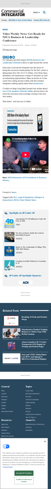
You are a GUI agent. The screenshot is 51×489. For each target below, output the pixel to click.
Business (28, 397)
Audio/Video (29, 391)
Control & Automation (32, 399)
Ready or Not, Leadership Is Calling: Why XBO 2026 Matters (31, 248)
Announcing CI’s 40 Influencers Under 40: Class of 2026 (31, 220)
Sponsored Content (7, 411)
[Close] (45, 441)
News (5, 29)
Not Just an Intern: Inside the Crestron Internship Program (30, 234)
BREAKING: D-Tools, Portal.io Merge (20, 20)
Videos (3, 408)
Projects (3, 405)
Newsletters (29, 430)
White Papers (5, 427)
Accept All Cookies (24, 473)
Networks (28, 408)
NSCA (29, 60)
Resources (4, 397)
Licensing (28, 427)
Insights (19, 238)
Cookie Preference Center (24, 480)
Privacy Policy (8, 467)
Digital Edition (5, 433)
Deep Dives (4, 424)
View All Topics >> (31, 417)
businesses (38, 83)
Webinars (4, 430)
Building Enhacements (33, 394)
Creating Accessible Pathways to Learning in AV (31, 262)
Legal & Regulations (26, 197)
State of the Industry (7, 436)
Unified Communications (33, 414)
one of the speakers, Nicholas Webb (18, 91)
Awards (3, 402)
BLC (15, 197)
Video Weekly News (27, 200)
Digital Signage (30, 402)
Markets (28, 405)
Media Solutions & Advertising (35, 424)
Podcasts (4, 399)
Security (28, 411)
